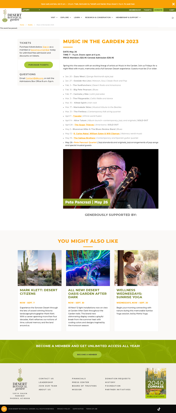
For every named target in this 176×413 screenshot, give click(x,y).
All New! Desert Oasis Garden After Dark (87, 293)
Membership (135, 10)
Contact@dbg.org (34, 78)
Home (22, 25)
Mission (77, 390)
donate (158, 10)
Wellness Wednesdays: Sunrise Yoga (129, 293)
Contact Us (46, 379)
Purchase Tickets (38, 65)
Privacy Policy (63, 409)
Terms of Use (91, 409)
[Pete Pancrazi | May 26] (110, 179)
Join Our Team (48, 386)
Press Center (80, 382)
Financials (79, 379)
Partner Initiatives (118, 390)
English (26, 10)
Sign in (46, 47)
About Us (45, 390)
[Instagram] (151, 409)
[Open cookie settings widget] (4, 409)
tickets (147, 10)
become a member (40, 50)
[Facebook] (144, 409)
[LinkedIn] (166, 409)
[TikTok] (159, 409)
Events (30, 25)
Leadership (46, 382)
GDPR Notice (78, 409)
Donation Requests (118, 379)
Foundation (113, 386)
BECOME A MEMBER (87, 355)
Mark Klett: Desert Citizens (39, 292)
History (110, 382)
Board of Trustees (84, 386)
